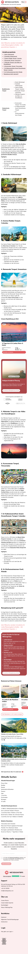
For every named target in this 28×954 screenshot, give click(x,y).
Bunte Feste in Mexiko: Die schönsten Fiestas (12, 814)
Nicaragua (3, 799)
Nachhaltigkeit (4, 905)
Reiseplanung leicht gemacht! (11, 74)
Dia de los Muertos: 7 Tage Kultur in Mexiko (12, 832)
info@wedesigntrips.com (7, 890)
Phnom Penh (4, 783)
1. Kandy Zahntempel (9, 54)
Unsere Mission (5, 900)
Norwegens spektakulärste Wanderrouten (11, 829)
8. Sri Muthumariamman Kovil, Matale (13, 72)
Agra (2, 793)
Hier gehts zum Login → (7, 931)
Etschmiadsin (4, 797)
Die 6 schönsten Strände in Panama (10, 810)
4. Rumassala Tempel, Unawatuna (12, 60)
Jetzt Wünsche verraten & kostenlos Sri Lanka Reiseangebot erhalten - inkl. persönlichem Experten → (13, 45)
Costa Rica (4, 795)
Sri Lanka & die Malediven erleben (10, 700)
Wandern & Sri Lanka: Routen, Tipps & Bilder (12, 734)
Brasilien (3, 785)
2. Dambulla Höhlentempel (10, 56)
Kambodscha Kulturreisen (7, 789)
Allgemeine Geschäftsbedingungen (10, 919)
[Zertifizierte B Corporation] (14, 941)
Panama (3, 791)
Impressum (3, 917)
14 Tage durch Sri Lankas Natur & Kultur (12, 344)
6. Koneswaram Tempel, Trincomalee (13, 66)
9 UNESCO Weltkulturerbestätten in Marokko (12, 808)
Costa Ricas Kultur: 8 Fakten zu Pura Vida (11, 812)
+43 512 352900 (5, 888)
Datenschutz (4, 921)
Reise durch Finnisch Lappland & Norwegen (12, 825)
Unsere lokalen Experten (7, 902)
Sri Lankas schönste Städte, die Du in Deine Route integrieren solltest (13, 759)
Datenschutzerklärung (14, 857)
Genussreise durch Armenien (8, 823)
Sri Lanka (3, 801)
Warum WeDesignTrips (6, 907)
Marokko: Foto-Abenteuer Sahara (9, 827)
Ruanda (3, 787)
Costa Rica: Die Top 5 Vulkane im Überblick (12, 816)
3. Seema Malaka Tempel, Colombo (13, 58)
